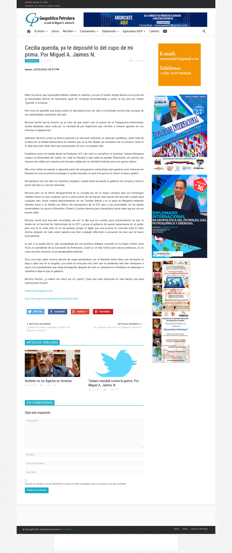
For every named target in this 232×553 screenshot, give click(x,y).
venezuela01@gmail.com (38, 290)
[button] (203, 31)
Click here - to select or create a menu (42, 5)
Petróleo (67, 33)
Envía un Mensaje (199, 528)
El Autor (39, 33)
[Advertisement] (86, 83)
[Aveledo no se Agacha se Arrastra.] (52, 363)
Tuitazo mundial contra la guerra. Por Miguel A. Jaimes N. (113, 383)
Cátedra (154, 31)
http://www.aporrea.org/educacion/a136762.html (51, 298)
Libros (55, 31)
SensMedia (66, 529)
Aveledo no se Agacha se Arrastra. (48, 381)
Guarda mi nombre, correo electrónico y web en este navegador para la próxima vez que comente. (75, 483)
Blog (185, 528)
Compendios (86, 33)
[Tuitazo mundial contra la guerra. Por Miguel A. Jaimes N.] (116, 363)
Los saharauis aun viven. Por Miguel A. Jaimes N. (117, 327)
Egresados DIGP (131, 33)
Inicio (176, 528)
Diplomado (108, 33)
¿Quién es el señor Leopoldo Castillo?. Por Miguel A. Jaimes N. (48, 329)
